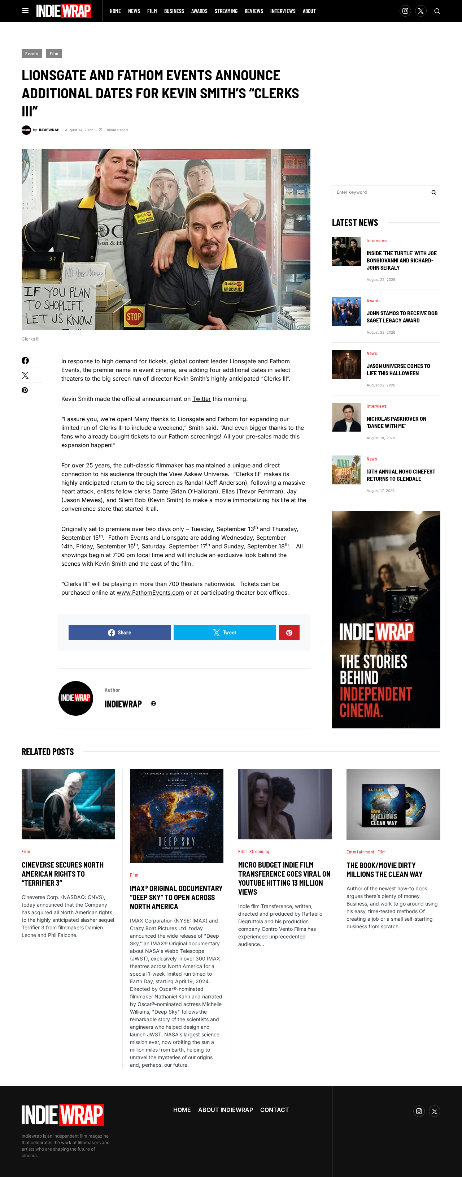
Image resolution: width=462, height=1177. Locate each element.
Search (434, 192)
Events (31, 53)
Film (54, 53)
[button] (25, 11)
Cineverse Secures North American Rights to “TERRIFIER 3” (63, 873)
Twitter (201, 398)
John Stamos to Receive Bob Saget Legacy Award (402, 316)
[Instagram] (405, 11)
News (372, 353)
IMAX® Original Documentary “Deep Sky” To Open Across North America (176, 897)
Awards (374, 300)
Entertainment (360, 851)
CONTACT (274, 1109)
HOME (182, 1109)
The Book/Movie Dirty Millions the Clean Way (384, 869)
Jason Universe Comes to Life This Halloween (398, 369)
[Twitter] (421, 11)
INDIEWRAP (123, 703)
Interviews (377, 240)
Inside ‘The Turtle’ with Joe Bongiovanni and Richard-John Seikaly (402, 260)
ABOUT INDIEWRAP (225, 1109)
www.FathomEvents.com (150, 592)
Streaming (259, 851)
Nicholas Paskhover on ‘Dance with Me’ (396, 422)
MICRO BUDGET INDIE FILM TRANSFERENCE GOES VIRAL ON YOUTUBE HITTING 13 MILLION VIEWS (284, 878)
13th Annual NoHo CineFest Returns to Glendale (401, 475)
